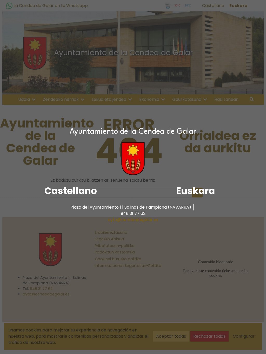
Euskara (195, 190)
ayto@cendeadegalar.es (133, 220)
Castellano (70, 190)
